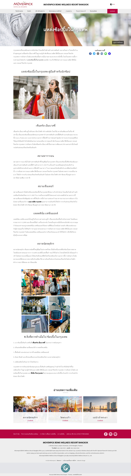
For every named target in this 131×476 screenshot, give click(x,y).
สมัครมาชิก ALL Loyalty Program (78, 434)
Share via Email (98, 53)
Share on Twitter (94, 53)
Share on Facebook (90, 53)
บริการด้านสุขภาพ (40, 11)
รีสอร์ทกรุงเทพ (19, 11)
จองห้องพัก (112, 11)
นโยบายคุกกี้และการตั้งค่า (69, 460)
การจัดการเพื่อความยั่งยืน (48, 434)
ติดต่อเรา (59, 460)
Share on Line (105, 53)
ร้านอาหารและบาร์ (81, 11)
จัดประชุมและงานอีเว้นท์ (55, 11)
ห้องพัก (29, 11)
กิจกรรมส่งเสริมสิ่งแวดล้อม (29, 434)
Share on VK (101, 53)
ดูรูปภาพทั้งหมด (118, 42)
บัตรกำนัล (16, 434)
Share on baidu (109, 53)
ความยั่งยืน (61, 434)
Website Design (81, 460)
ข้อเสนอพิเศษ (93, 11)
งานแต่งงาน (69, 11)
